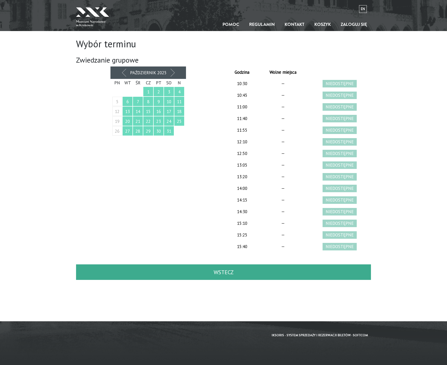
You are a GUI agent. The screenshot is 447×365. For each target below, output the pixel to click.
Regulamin (262, 24)
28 (138, 131)
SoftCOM (360, 335)
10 (169, 102)
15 (148, 111)
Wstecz (224, 272)
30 (158, 131)
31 (169, 131)
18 (179, 111)
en (363, 9)
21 (138, 121)
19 (117, 121)
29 (148, 131)
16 (158, 111)
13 (127, 111)
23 (158, 121)
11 (179, 102)
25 (179, 121)
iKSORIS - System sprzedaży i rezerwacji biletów (311, 335)
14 (138, 111)
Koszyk (322, 24)
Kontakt (294, 24)
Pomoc (230, 24)
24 (169, 121)
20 (127, 121)
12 (117, 111)
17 (169, 111)
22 (148, 121)
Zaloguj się (354, 24)
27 (127, 131)
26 (117, 131)
